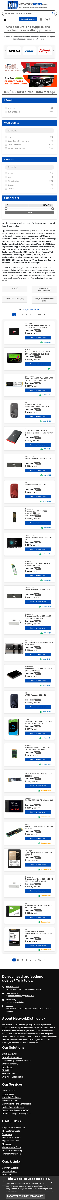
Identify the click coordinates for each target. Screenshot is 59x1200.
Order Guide (7, 1134)
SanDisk (28, 798)
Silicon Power (30, 456)
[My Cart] (46, 19)
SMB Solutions (8, 1073)
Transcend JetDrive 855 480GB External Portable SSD (38, 617)
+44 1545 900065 (12, 987)
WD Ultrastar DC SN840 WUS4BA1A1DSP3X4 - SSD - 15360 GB (38, 934)
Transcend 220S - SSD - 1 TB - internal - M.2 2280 (37, 564)
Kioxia (27, 824)
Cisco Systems (30, 181)
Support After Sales (10, 1141)
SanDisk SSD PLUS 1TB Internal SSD (39, 800)
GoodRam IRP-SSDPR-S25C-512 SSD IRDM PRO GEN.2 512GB (38, 326)
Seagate (28, 719)
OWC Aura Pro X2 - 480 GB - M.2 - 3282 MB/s (39, 775)
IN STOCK (30, 108)
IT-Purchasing (8, 1094)
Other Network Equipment (30, 141)
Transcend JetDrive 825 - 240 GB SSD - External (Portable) (39, 880)
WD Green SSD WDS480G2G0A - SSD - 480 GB (38, 906)
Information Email (15, 996)
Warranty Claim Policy (11, 1147)
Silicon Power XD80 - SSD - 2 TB (38, 458)
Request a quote (28, 19)
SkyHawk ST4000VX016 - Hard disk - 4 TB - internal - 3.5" (39, 722)
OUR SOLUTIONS (9, 1054)
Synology (28, 640)
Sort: (20, 309)
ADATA (30, 173)
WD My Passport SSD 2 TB (35, 485)
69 (39, 314)
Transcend (29, 509)
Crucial (30, 189)
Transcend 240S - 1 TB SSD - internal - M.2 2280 (37, 512)
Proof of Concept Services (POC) (16, 1114)
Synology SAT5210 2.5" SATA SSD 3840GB (38, 854)
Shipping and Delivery (11, 1137)
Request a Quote (9, 1171)
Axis (30, 177)
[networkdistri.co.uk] (29, 5)
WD (26, 402)
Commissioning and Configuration (16, 1104)
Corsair (30, 185)
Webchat (20, 1002)
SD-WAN (5, 1070)
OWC (26, 772)
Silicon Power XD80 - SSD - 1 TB (37, 590)
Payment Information (11, 1154)
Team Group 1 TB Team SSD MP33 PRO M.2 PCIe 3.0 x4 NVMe (39, 379)
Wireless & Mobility (10, 1064)
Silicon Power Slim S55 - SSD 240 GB (38, 538)
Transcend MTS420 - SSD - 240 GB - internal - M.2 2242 (38, 749)
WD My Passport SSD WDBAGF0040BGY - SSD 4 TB (37, 405)
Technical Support (10, 1100)
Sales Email (29, 996)
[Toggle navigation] (5, 20)
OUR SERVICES (8, 1091)
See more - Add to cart (38, 337)
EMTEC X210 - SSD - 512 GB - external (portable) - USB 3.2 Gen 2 (39, 433)
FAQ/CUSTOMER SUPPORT (14, 1128)
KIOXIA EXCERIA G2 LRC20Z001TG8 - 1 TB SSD (39, 827)
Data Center (7, 1067)
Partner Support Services (13, 1107)
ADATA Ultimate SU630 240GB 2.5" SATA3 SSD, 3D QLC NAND (37, 353)
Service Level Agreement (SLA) (15, 1110)
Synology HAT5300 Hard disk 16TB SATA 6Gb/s (39, 643)
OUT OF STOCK (30, 112)
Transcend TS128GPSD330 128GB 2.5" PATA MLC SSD (38, 670)
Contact (9, 1002)
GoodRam (28, 323)
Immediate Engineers (11, 1097)
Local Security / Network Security (16, 1060)
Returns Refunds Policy (12, 1150)
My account (7, 1144)
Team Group (29, 376)
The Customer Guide (11, 1131)
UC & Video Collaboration (12, 1077)
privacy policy (11, 1191)
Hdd (30, 137)
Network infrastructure (12, 1057)
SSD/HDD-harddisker (30, 148)
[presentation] (5, 51)
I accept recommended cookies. (25, 1196)
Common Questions (10, 1168)
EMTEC (27, 429)
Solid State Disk (30, 145)
